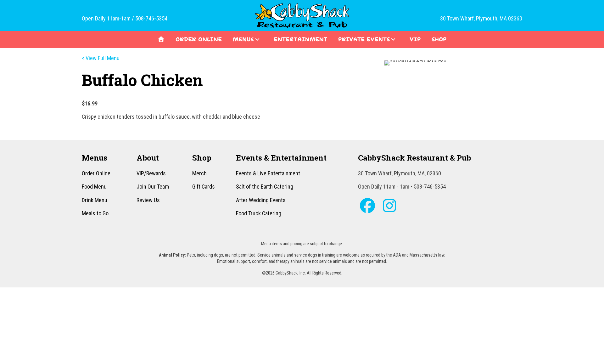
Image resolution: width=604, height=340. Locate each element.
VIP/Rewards (151, 173)
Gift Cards (203, 186)
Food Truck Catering (258, 213)
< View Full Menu (101, 58)
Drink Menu (94, 200)
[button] (257, 39)
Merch (199, 173)
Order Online (96, 173)
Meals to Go (95, 213)
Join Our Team (153, 186)
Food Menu (94, 186)
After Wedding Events (261, 200)
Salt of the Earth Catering (264, 186)
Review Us (148, 200)
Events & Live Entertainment (268, 173)
